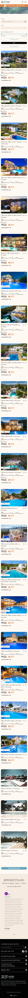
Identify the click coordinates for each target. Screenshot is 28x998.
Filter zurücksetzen (14, 46)
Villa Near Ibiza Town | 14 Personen (11, 70)
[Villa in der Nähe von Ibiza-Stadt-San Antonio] (14, 569)
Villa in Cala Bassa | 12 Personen (10, 788)
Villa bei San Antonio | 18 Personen (11, 291)
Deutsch (14, 995)
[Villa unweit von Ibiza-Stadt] (14, 533)
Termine (2, 18)
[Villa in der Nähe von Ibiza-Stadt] (14, 167)
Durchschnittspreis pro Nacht (7, 32)
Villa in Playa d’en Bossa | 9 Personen (11, 754)
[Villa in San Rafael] (14, 640)
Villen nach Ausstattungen (8, 965)
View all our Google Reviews (14, 886)
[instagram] (26, 952)
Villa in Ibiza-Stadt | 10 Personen (10, 436)
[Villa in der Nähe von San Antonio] (14, 131)
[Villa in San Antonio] (14, 461)
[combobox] (14, 28)
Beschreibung (5, 80)
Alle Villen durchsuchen (14, 868)
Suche (14, 42)
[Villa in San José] (14, 840)
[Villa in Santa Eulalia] (14, 809)
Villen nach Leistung (10, 960)
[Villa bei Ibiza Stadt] (14, 389)
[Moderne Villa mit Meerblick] (14, 314)
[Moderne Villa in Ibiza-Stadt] (14, 242)
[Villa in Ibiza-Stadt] (14, 425)
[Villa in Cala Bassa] (14, 778)
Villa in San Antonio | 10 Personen (11, 472)
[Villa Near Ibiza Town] (14, 59)
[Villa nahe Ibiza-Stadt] (14, 95)
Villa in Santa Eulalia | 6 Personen (11, 819)
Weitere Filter (13, 39)
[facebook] (23, 952)
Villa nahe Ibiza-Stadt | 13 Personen (11, 106)
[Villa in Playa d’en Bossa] (14, 744)
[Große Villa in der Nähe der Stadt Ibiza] (14, 674)
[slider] (1, 34)
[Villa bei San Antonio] (14, 280)
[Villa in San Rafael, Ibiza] (14, 497)
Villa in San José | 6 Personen (9, 850)
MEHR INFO (5, 970)
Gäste (2, 25)
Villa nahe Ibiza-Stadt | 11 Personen (11, 721)
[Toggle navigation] (25, 2)
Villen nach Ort (8, 956)
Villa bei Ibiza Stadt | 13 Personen (10, 400)
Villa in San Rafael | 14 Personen (10, 651)
